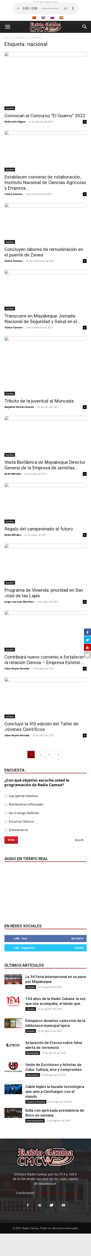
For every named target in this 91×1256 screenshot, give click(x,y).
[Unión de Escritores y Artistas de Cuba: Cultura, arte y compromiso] (13, 1067)
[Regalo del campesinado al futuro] (45, 503)
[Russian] (52, 17)
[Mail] (39, 1205)
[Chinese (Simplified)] (34, 17)
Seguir (79, 947)
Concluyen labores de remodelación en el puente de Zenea (43, 252)
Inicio (7, 37)
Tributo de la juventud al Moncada (39, 401)
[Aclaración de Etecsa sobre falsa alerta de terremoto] (13, 1045)
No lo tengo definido (23, 813)
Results (79, 840)
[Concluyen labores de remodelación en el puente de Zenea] (45, 223)
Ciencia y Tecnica (36, 1101)
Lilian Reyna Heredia (16, 668)
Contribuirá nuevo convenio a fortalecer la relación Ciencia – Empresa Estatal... (44, 659)
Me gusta (77, 938)
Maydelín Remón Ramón (19, 407)
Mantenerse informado (25, 804)
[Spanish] (61, 17)
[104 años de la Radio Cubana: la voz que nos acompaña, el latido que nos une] (13, 1001)
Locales (10, 108)
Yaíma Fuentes (13, 194)
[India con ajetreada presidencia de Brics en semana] (13, 1113)
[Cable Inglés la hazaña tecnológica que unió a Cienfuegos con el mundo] (13, 1089)
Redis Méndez (12, 473)
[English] (43, 17)
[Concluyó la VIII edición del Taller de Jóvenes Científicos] (45, 697)
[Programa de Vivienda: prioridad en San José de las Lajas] (45, 564)
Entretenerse (18, 830)
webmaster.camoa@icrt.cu (55, 1193)
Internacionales (35, 1120)
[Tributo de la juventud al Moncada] (45, 365)
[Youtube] (63, 1205)
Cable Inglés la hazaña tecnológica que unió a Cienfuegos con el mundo (54, 1091)
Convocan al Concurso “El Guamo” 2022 (44, 115)
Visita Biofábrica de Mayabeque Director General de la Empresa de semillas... (44, 465)
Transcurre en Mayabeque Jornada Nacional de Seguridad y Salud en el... (42, 318)
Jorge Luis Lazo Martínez (19, 601)
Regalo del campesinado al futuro (38, 529)
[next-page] (58, 754)
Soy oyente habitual (23, 796)
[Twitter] (51, 1205)
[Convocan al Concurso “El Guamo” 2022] (45, 81)
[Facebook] (27, 1205)
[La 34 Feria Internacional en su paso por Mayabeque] (13, 979)
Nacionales (33, 1052)
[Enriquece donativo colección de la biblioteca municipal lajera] (13, 1023)
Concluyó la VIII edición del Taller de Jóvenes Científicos (41, 726)
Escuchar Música (21, 821)
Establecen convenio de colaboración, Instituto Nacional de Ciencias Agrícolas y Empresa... (45, 182)
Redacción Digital (14, 121)
